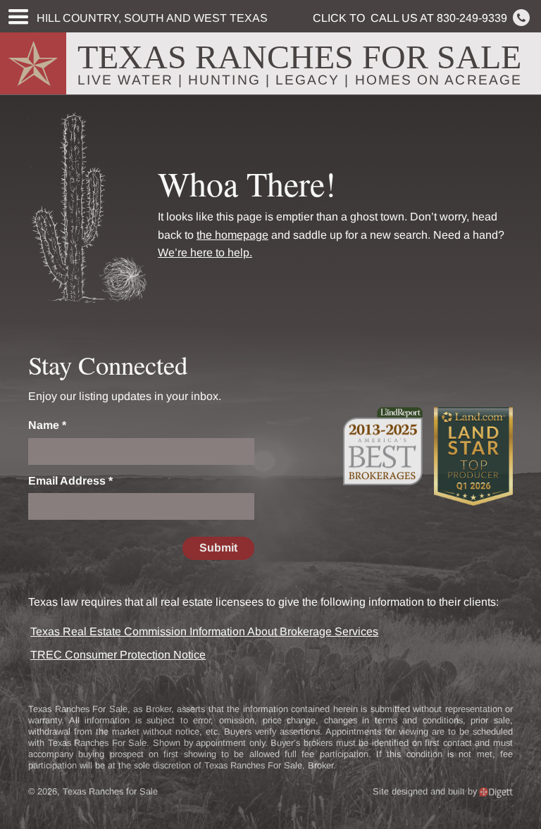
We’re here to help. (205, 252)
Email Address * (70, 481)
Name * (47, 425)
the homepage (232, 235)
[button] (17, 18)
